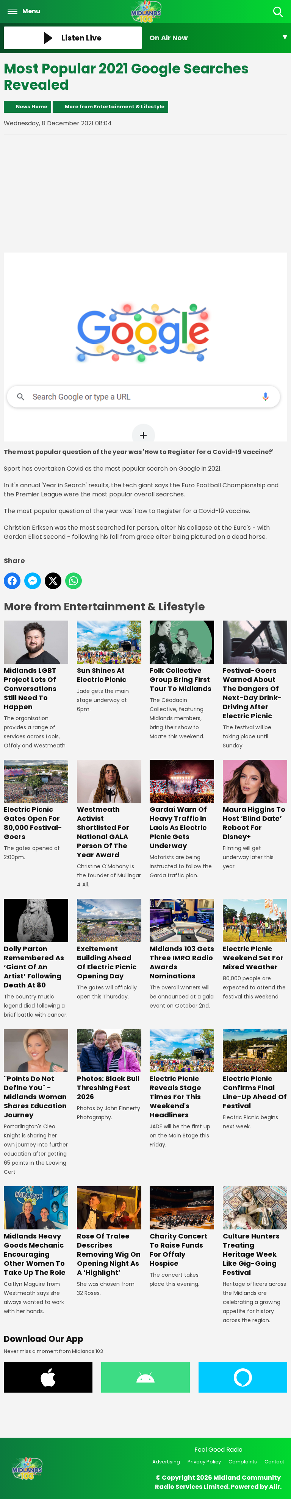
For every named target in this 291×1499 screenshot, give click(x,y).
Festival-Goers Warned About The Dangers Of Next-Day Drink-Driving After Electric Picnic (252, 693)
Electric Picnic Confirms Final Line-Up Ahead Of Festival (255, 1092)
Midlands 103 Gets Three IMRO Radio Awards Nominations (182, 962)
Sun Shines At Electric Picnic (101, 675)
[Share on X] (53, 580)
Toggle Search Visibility (279, 17)
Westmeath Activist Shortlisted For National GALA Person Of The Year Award (103, 832)
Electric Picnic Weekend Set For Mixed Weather (253, 957)
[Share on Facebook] (12, 580)
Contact (274, 1461)
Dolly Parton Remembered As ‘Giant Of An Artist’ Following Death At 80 (34, 966)
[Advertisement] (145, 193)
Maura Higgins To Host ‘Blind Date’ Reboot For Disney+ (254, 823)
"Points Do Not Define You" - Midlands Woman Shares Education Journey (35, 1097)
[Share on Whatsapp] (73, 580)
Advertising (166, 1461)
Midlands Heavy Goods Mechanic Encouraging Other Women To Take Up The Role (35, 1254)
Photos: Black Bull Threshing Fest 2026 (108, 1087)
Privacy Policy (204, 1461)
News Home (31, 106)
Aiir (274, 1486)
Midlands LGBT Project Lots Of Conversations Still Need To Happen (30, 688)
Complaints (242, 1461)
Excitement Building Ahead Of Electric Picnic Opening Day (106, 962)
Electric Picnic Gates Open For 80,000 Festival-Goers (33, 823)
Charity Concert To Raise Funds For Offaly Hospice (178, 1249)
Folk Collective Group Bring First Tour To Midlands (180, 679)
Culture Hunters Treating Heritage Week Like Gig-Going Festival (251, 1254)
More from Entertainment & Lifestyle (114, 106)
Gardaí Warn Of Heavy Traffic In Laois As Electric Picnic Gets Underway (178, 827)
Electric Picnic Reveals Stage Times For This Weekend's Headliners (175, 1097)
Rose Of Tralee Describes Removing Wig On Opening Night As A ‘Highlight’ (109, 1254)
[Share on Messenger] (32, 580)
